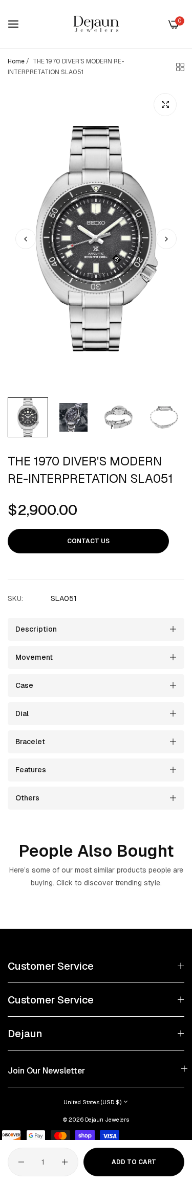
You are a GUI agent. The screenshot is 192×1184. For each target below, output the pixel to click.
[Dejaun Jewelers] (96, 24)
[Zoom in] (165, 104)
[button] (166, 239)
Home (16, 61)
